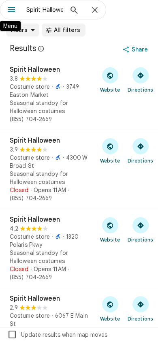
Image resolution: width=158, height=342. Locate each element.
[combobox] (44, 10)
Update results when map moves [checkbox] (57, 335)
